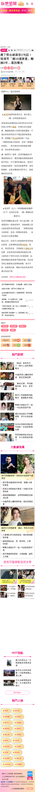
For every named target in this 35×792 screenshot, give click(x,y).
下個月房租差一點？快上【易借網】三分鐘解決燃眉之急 (15, 307)
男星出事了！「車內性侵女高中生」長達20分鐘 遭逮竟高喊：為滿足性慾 (8, 581)
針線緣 (4, 10)
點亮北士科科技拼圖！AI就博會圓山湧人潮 (23, 673)
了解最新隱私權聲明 (18, 788)
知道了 (31, 788)
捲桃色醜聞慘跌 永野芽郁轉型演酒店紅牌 (18, 496)
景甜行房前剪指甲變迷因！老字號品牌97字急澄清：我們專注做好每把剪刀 (30, 595)
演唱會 (24, 245)
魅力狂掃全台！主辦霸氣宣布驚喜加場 (23, 662)
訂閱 (15, 340)
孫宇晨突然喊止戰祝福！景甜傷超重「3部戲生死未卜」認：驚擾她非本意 (29, 588)
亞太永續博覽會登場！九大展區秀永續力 (23, 683)
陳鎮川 (28, 248)
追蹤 (4, 345)
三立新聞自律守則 (8, 776)
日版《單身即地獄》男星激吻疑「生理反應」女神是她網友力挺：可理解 (21, 85)
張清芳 (6, 114)
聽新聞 (4, 50)
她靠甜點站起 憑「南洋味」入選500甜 (17, 542)
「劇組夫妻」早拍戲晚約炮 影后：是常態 (24, 386)
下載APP (6, 340)
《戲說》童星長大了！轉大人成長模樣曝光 (24, 365)
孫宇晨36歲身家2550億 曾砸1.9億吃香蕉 (17, 483)
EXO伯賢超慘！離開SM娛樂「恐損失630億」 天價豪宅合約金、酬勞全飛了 (12, 595)
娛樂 (8, 47)
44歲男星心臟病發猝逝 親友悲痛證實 (18, 502)
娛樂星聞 (3, 47)
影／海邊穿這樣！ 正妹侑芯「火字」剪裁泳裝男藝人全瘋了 (30, 85)
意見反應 (5, 779)
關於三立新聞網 (7, 773)
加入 (25, 340)
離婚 (14, 127)
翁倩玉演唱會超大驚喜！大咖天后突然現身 (18, 490)
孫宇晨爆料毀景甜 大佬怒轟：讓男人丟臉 (17, 284)
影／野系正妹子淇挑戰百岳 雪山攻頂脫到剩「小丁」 (4, 85)
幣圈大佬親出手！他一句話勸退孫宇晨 (18, 548)
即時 (24, 10)
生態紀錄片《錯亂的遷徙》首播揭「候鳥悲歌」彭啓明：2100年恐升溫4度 (13, 85)
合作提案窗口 (20, 776)
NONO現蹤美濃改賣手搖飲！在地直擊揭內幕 (24, 427)
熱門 (30, 10)
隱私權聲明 (18, 773)
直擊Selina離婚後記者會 (17, 277)
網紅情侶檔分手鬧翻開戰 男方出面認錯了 (24, 416)
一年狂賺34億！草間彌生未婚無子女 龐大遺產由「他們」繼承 (12, 588)
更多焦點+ (17, 692)
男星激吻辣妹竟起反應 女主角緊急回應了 (24, 437)
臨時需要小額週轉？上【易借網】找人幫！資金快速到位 (15, 314)
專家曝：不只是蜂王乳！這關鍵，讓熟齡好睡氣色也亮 (12, 300)
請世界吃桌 (14, 10)
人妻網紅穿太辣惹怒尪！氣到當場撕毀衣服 (18, 536)
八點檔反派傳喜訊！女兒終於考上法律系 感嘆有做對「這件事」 (26, 581)
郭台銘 (15, 138)
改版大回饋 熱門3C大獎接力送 (13, 289)
